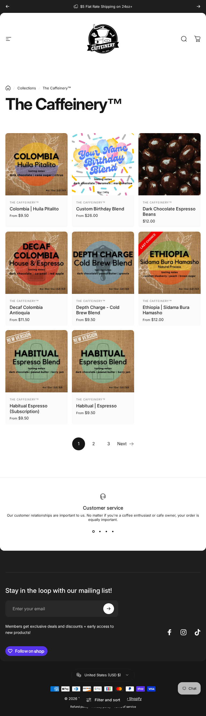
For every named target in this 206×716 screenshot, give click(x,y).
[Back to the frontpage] (8, 88)
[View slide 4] (112, 531)
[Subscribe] (108, 608)
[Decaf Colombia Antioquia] (36, 263)
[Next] (198, 6)
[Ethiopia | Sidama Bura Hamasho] (169, 263)
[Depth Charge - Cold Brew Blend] (103, 263)
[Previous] (7, 6)
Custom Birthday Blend (100, 208)
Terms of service (125, 706)
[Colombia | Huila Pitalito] (36, 164)
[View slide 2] (100, 531)
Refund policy (79, 706)
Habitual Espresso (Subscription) (28, 408)
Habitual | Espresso (96, 405)
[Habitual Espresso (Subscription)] (36, 361)
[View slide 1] (93, 531)
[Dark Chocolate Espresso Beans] (169, 164)
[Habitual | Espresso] (103, 361)
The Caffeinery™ (24, 202)
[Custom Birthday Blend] (103, 164)
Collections (26, 88)
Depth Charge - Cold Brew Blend (97, 310)
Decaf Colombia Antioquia (26, 310)
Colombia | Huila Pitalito (34, 208)
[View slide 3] (106, 531)
